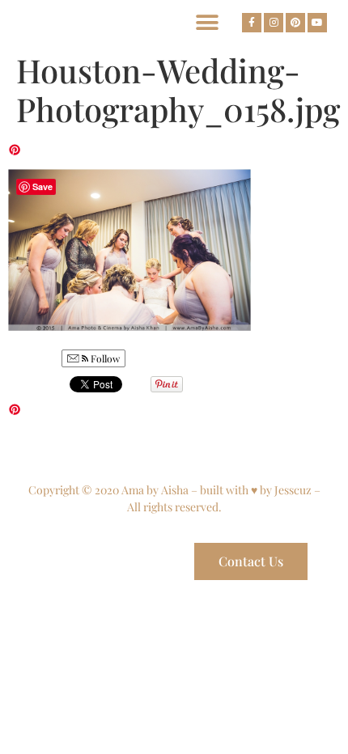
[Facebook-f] (251, 22)
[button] (207, 22)
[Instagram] (273, 22)
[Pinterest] (295, 22)
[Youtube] (317, 22)
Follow (104, 358)
